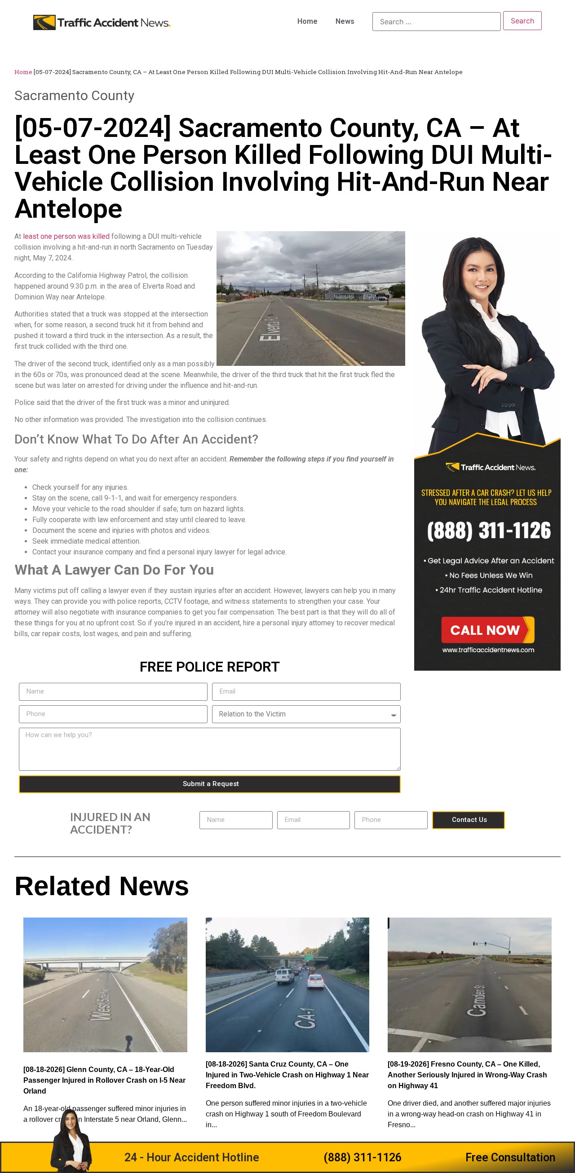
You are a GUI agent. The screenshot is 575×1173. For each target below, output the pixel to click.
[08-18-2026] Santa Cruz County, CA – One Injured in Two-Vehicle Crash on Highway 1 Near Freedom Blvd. (287, 1075)
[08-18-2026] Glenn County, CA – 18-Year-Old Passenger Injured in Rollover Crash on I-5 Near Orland (104, 1080)
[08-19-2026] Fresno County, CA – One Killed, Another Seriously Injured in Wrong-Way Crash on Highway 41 (467, 1075)
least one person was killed (66, 236)
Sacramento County (74, 95)
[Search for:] (436, 21)
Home (307, 21)
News (345, 21)
